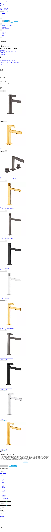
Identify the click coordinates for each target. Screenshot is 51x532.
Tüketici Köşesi (4, 32)
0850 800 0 (4, 473)
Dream (20, 51)
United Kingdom (2, 6)
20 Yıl (2, 89)
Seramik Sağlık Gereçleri (5, 498)
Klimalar (3, 494)
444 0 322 (1, 9)
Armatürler (3, 45)
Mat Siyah (2, 69)
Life (18, 51)
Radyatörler (3, 496)
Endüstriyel (10, 1)
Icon (5, 51)
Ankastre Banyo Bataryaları (3, 56)
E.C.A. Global (2, 4)
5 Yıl (2, 87)
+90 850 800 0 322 (5, 9)
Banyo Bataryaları (2, 52)
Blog (2, 15)
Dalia (13, 51)
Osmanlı (16, 51)
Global (1, 36)
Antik (2, 71)
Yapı (2, 1)
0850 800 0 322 (7, 28)
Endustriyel (3, 491)
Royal (7, 51)
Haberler (3, 486)
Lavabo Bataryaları (2, 50)
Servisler (3, 34)
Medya (3, 14)
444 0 (1, 473)
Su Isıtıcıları (3, 497)
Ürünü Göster (2, 121)
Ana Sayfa (3, 44)
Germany (8, 36)
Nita (11, 51)
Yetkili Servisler (6, 8)
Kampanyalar (3, 13)
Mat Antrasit (2, 72)
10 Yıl (2, 88)
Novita (4, 51)
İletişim (3, 16)
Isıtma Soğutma (6, 1)
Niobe (14, 51)
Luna (10, 51)
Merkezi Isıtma (4, 495)
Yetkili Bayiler (2, 8)
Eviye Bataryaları (2, 54)
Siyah (2, 70)
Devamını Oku (25, 462)
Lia (2, 51)
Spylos (1, 51)
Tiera (8, 51)
